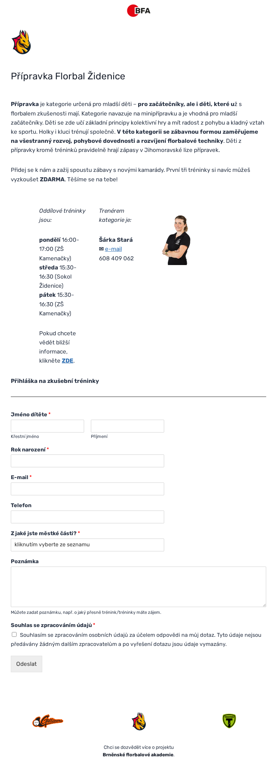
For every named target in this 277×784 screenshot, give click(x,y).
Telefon (21, 505)
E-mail (21, 477)
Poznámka (25, 561)
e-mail (113, 248)
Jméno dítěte (31, 414)
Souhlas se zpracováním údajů (53, 625)
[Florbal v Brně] (138, 10)
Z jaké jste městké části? (45, 533)
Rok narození (30, 449)
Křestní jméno (25, 436)
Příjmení (99, 436)
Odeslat (26, 663)
